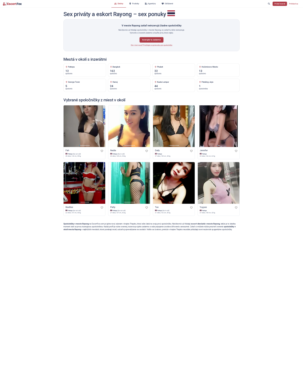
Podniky (135, 3)
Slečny (120, 3)
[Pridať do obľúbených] (102, 151)
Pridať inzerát (279, 4)
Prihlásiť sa (293, 4)
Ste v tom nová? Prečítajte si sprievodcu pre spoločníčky (151, 45)
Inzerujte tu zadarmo (151, 40)
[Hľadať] (269, 3)
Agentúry (152, 3)
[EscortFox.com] (12, 4)
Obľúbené (169, 3)
